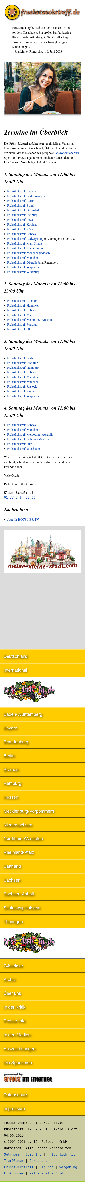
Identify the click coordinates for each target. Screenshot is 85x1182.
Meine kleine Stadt (47, 1173)
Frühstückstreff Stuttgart (22, 391)
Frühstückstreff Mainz (21, 315)
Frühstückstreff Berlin (20, 200)
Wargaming (68, 1167)
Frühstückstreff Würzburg (23, 272)
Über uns (12, 993)
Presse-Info (15, 1021)
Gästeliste (13, 965)
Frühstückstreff (19, 1167)
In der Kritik (14, 1007)
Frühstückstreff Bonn (20, 205)
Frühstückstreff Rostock (22, 386)
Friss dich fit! (62, 1154)
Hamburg (12, 783)
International (15, 670)
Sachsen (12, 880)
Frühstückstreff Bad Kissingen (26, 196)
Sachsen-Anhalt (19, 893)
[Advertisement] (42, 612)
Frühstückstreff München (23, 257)
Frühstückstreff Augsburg (23, 191)
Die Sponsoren (18, 1062)
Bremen (11, 769)
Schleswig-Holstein (22, 907)
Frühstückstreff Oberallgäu (24, 262)
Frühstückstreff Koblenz (22, 224)
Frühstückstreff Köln (20, 229)
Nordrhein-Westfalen (23, 838)
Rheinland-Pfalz (19, 852)
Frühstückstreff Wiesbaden (24, 448)
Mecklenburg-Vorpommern (29, 811)
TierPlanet (14, 1161)
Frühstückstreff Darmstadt (23, 210)
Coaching (34, 1154)
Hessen (11, 797)
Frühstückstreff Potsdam (22, 324)
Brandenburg (16, 741)
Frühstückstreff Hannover (23, 305)
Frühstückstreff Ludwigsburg (25, 238)
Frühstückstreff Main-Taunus (25, 248)
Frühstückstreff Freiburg (22, 215)
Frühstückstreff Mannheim (23, 377)
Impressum (14, 1108)
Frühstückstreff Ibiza (20, 219)
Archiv (10, 979)
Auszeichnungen (19, 1048)
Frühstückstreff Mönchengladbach (28, 253)
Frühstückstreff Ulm (19, 329)
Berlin (9, 755)
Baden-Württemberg (23, 714)
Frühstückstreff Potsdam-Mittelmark (29, 439)
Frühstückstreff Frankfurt (22, 363)
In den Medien (17, 1034)
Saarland (12, 866)
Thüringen (13, 921)
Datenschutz (15, 1094)
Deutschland (15, 656)
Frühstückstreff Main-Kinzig (25, 243)
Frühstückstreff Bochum (22, 301)
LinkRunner (14, 1173)
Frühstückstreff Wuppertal (23, 267)
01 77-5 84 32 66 (20, 497)
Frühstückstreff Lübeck (21, 234)
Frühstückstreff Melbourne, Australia (30, 319)
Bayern (10, 728)
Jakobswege (39, 1161)
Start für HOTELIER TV (23, 519)
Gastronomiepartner (67, 153)
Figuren (46, 1167)
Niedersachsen (18, 824)
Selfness (12, 1154)
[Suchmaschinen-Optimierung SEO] (42, 1079)
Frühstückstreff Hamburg (23, 367)
